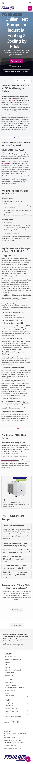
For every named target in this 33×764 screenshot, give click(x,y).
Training (7, 693)
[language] (3, 3)
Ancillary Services (10, 690)
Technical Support (10, 685)
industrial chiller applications (9, 460)
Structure (7, 662)
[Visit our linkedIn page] (12, 722)
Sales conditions (9, 672)
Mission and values (10, 656)
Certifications (8, 667)
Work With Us (9, 675)
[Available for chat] (27, 759)
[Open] (30, 8)
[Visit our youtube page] (17, 722)
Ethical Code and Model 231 (13, 670)
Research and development (13, 659)
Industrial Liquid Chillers (8, 100)
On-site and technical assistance (14, 687)
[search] (30, 3)
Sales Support (9, 682)
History (7, 664)
